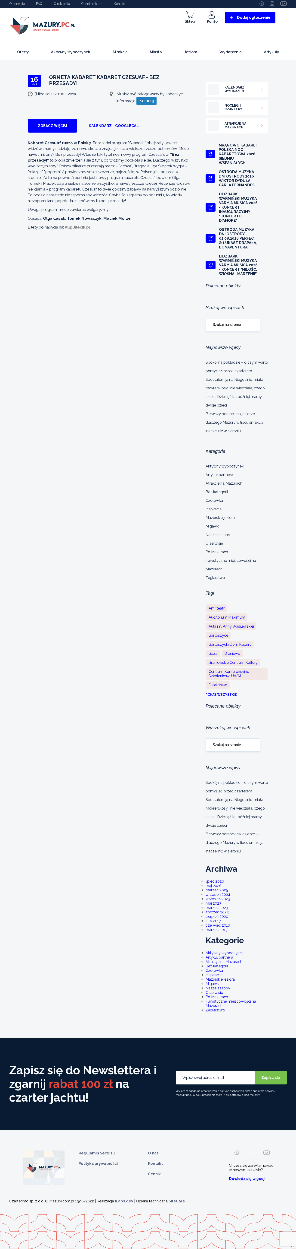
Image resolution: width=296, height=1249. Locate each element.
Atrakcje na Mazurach (224, 483)
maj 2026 (214, 886)
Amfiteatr (217, 608)
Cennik (154, 1174)
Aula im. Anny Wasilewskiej (231, 626)
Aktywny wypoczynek (70, 52)
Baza (213, 653)
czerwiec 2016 (218, 925)
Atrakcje (120, 52)
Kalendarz (100, 126)
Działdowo (218, 685)
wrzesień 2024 (218, 894)
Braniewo (232, 653)
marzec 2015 (217, 930)
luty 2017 (213, 921)
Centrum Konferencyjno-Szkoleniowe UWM (230, 673)
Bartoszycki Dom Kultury (230, 644)
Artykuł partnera (219, 475)
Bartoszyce (218, 635)
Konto (212, 21)
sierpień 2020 (217, 916)
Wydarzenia (230, 52)
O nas (153, 1153)
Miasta (156, 52)
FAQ (39, 4)
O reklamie (62, 4)
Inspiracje (214, 509)
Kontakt (119, 4)
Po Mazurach (217, 552)
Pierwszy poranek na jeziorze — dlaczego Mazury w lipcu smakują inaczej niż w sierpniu (234, 422)
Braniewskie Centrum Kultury (233, 662)
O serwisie (17, 4)
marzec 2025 (217, 890)
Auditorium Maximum (227, 617)
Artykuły (271, 52)
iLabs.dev (124, 1201)
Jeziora (190, 52)
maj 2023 (213, 903)
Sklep (190, 21)
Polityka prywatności (98, 1163)
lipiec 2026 (215, 881)
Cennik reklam (91, 4)
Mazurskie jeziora (220, 517)
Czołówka (214, 500)
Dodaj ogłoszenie (254, 17)
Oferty (23, 52)
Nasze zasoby (218, 535)
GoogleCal (127, 126)
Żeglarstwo (215, 577)
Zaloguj (146, 101)
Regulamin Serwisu (97, 1153)
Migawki (212, 526)
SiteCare (177, 1201)
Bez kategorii (217, 492)
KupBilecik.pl (77, 227)
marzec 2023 (217, 908)
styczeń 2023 (217, 912)
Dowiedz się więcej (247, 1178)
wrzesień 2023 (218, 899)
